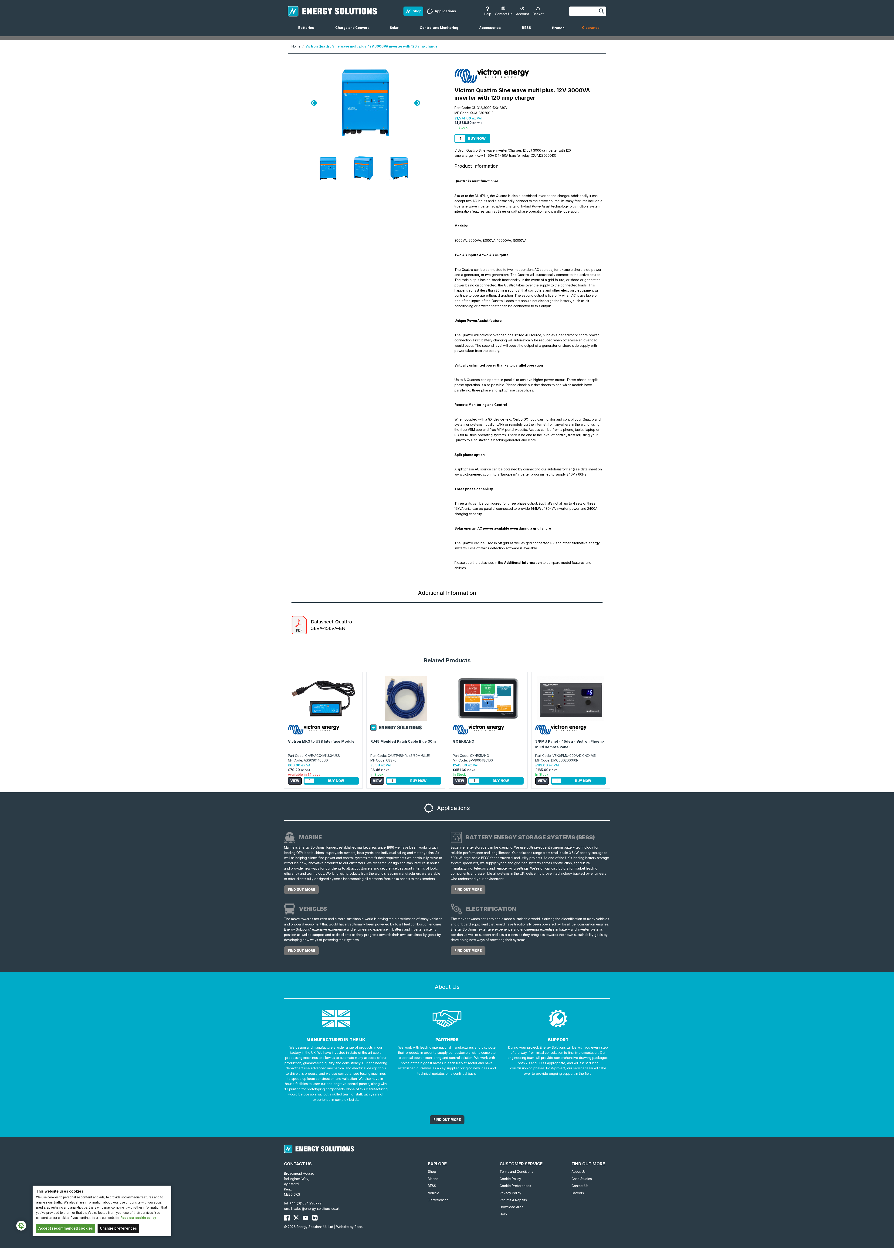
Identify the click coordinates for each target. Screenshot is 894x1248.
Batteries (308, 31)
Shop (432, 1171)
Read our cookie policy (138, 1218)
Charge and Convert (353, 31)
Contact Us (580, 1186)
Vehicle (433, 1193)
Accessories (492, 31)
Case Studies (582, 1179)
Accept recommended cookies (65, 1228)
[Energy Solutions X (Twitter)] (296, 1218)
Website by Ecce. (349, 1227)
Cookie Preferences (515, 1186)
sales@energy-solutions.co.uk (317, 1209)
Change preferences (118, 1228)
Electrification (438, 1200)
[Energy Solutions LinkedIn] (315, 1218)
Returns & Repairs (513, 1200)
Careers (578, 1193)
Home (296, 46)
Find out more (301, 889)
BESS (528, 31)
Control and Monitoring (441, 31)
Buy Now (477, 138)
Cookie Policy (510, 1179)
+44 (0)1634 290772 (305, 1203)
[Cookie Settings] (21, 1226)
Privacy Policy (510, 1193)
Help (503, 1214)
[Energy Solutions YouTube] (305, 1218)
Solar (396, 31)
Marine (433, 1179)
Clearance (590, 28)
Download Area (511, 1207)
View (294, 781)
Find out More (447, 1120)
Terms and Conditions (516, 1171)
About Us (579, 1171)
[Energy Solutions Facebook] (287, 1218)
